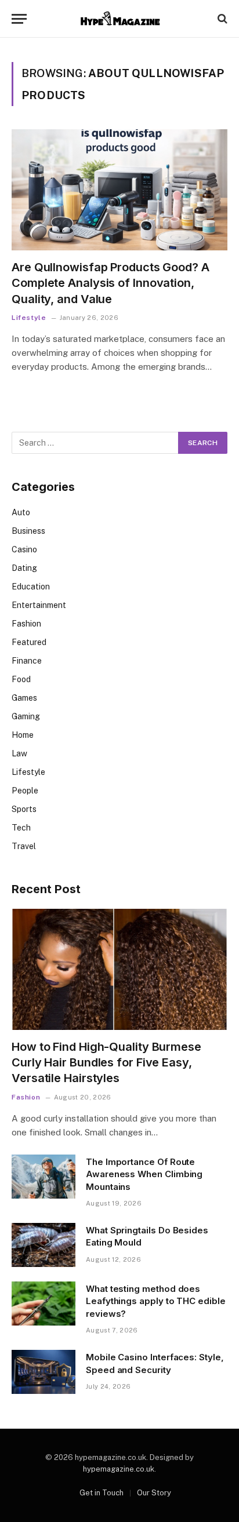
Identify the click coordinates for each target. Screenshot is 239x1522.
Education (31, 586)
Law (19, 753)
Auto (21, 512)
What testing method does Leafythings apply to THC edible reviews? (156, 1301)
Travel (24, 846)
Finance (27, 660)
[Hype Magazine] (119, 19)
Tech (21, 827)
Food (21, 679)
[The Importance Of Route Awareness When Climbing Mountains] (43, 1177)
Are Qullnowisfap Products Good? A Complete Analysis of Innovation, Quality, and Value (110, 282)
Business (28, 531)
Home (23, 735)
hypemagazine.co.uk (118, 1469)
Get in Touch (101, 1492)
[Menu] (19, 19)
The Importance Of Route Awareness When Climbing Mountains (144, 1174)
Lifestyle (28, 772)
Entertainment (39, 605)
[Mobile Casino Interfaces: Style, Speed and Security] (43, 1372)
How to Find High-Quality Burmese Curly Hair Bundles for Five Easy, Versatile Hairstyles (106, 1062)
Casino (24, 549)
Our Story (154, 1492)
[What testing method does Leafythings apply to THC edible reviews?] (43, 1303)
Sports (24, 809)
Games (24, 697)
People (25, 790)
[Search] (221, 19)
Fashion (26, 623)
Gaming (26, 716)
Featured (29, 642)
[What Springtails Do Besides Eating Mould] (43, 1245)
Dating (24, 568)
